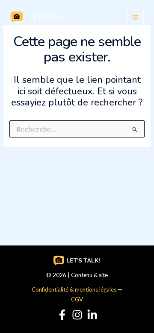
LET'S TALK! (49, 17)
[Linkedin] (92, 315)
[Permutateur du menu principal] (135, 17)
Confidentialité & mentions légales (74, 289)
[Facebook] (62, 315)
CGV (77, 299)
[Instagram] (77, 315)
